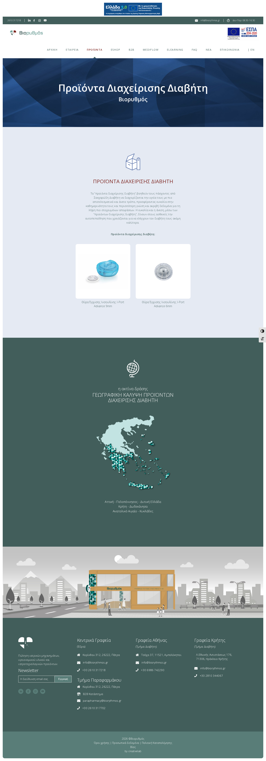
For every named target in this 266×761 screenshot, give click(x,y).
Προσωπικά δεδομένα (125, 743)
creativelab (134, 751)
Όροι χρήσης (101, 743)
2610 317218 (14, 20)
